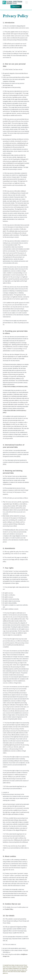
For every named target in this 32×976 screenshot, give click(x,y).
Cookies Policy (9, 909)
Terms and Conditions (11, 966)
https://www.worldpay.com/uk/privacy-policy (16, 386)
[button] (26, 2)
